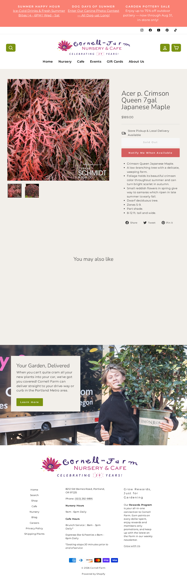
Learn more (29, 402)
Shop (34, 500)
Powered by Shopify (93, 573)
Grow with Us (132, 546)
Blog (34, 517)
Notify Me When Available (150, 152)
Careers (34, 523)
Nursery (65, 61)
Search (34, 495)
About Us (136, 61)
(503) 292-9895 (84, 498)
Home (48, 61)
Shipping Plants (34, 534)
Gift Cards (115, 61)
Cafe (81, 61)
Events (95, 61)
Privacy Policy (34, 528)
